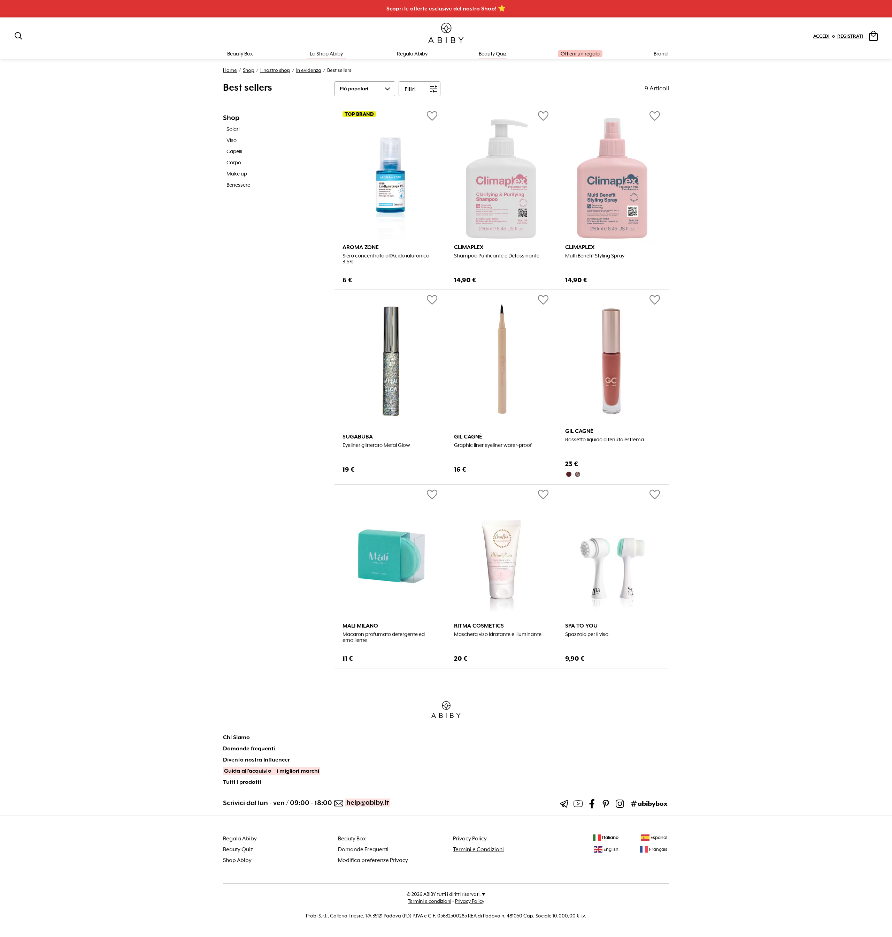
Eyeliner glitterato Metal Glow (376, 445)
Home (230, 70)
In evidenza (308, 70)
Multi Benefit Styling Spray (594, 256)
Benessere (238, 185)
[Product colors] (613, 474)
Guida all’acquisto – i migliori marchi (271, 770)
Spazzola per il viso (586, 634)
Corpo (233, 162)
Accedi (821, 36)
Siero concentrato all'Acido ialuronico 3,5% (386, 259)
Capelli (234, 151)
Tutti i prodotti (242, 782)
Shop (248, 70)
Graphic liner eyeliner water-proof (493, 445)
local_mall (654, 470)
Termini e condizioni (429, 901)
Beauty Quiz (493, 54)
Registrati (850, 36)
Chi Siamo (236, 737)
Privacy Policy (470, 838)
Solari (232, 129)
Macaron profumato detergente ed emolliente (384, 637)
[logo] (446, 33)
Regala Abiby (412, 54)
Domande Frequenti (363, 849)
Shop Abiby (237, 860)
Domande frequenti (249, 748)
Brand (661, 54)
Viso (231, 140)
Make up (236, 174)
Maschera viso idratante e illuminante (497, 634)
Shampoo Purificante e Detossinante (496, 256)
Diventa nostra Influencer (256, 759)
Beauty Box (352, 838)
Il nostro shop (275, 70)
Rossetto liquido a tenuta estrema (604, 440)
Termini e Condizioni (478, 849)
